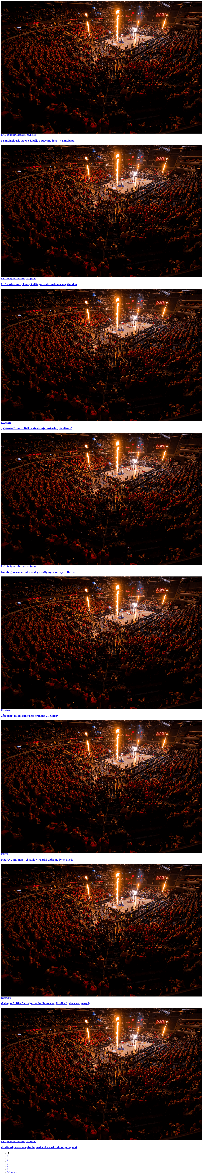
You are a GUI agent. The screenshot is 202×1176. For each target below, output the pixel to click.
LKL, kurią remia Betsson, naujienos (18, 135)
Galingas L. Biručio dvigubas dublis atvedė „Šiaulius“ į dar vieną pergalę (45, 1003)
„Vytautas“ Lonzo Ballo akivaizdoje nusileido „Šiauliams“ (36, 428)
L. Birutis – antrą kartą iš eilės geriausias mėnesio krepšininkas (39, 284)
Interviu (4, 854)
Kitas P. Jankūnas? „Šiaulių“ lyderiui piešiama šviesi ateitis (37, 859)
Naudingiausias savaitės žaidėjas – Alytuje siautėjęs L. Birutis (38, 572)
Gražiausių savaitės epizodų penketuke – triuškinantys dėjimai (39, 1147)
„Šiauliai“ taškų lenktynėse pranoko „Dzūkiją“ (30, 715)
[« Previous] (8, 1153)
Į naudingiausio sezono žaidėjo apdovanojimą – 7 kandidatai (38, 140)
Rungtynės (6, 422)
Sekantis (11, 1172)
